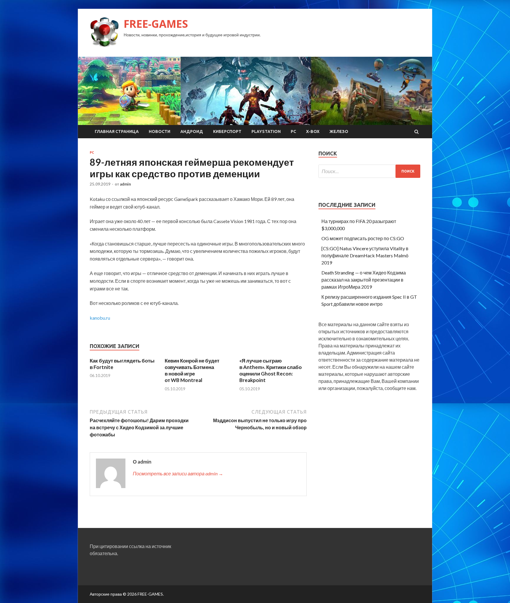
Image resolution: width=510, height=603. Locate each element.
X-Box (312, 131)
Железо (338, 131)
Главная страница (117, 131)
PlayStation (266, 131)
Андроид (191, 131)
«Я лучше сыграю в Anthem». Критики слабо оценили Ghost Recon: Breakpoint (270, 370)
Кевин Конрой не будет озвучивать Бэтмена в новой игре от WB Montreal (192, 370)
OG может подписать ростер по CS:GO (362, 238)
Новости (159, 131)
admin (125, 184)
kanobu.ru (100, 318)
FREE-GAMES (156, 24)
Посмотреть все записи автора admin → (178, 473)
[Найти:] (369, 171)
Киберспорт (227, 131)
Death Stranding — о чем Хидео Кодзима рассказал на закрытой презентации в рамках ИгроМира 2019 (363, 280)
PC (293, 131)
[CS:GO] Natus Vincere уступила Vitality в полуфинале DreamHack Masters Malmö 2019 (364, 255)
